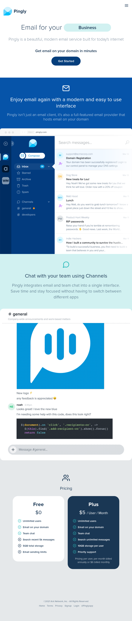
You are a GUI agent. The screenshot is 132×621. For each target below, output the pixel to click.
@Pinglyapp (87, 605)
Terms (50, 605)
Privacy (59, 605)
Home (42, 605)
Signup (68, 605)
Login (76, 605)
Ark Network (57, 601)
